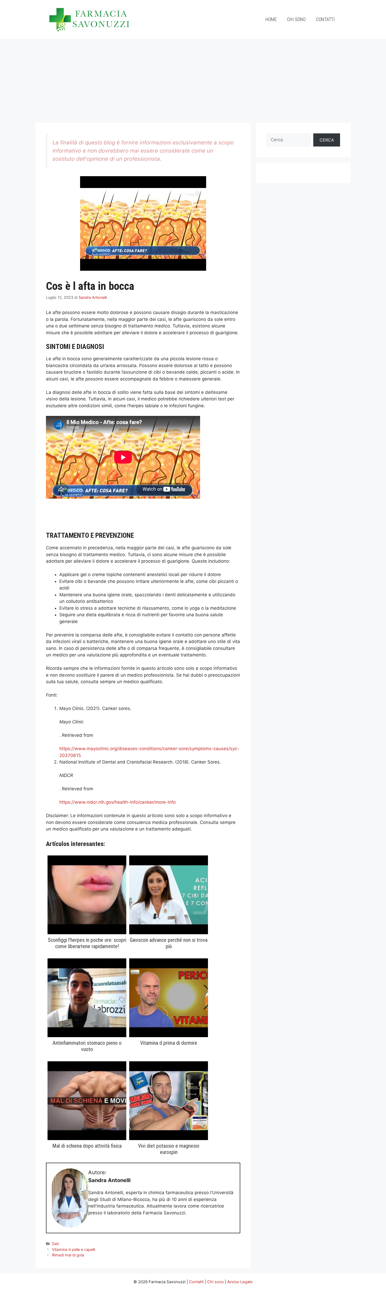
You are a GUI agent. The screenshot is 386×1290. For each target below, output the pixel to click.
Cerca (327, 140)
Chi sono (296, 19)
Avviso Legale (240, 1281)
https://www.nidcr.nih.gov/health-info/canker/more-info (117, 802)
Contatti (325, 19)
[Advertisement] (193, 78)
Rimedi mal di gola (68, 1255)
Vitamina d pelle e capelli (73, 1249)
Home (271, 19)
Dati (55, 1243)
